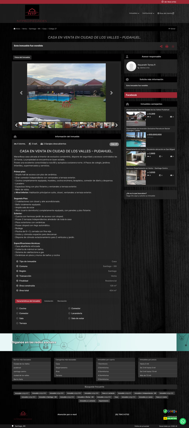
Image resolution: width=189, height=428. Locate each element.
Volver (172, 29)
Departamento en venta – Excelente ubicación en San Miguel (150, 149)
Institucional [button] (147, 13)
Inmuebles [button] (133, 13)
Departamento (61, 368)
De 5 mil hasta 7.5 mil (148, 371)
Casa (44, 29)
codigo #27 (22, 393)
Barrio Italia (18, 379)
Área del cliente (165, 13)
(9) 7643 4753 (170, 2)
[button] (22, 93)
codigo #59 (67, 397)
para (108, 393)
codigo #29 (166, 393)
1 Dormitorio (103, 364)
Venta (24, 29)
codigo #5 (124, 393)
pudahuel (17, 368)
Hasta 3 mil (144, 364)
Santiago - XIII (34, 29)
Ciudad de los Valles (22, 364)
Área (58, 371)
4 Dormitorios (103, 375)
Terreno (59, 375)
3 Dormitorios (103, 371)
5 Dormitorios (103, 379)
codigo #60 (28, 397)
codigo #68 (39, 393)
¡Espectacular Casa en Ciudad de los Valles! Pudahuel (147, 110)
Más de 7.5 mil (145, 375)
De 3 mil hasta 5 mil (148, 368)
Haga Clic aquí (132, 196)
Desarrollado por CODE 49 (168, 426)
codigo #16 (128, 397)
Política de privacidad (142, 426)
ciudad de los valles (21, 375)
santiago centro (20, 371)
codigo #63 (104, 397)
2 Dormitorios (103, 368)
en (145, 393)
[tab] (22, 57)
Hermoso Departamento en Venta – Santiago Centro (147, 168)
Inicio (17, 29)
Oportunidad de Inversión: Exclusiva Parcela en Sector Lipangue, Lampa (148, 129)
